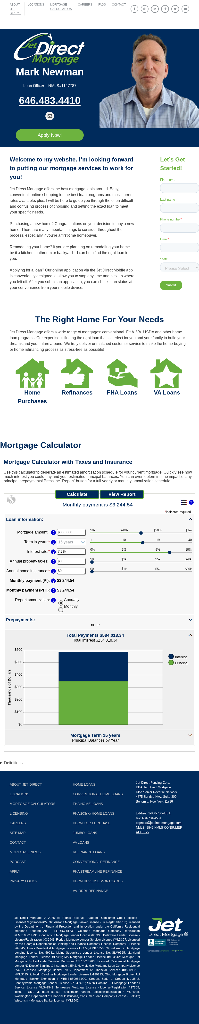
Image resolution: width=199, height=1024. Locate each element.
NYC (173, 951)
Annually (71, 600)
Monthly (71, 606)
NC (181, 951)
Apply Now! (50, 135)
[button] (99, 519)
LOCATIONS (36, 4)
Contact (119, 4)
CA (177, 951)
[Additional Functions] (184, 503)
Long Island (164, 951)
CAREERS (85, 4)
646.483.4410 (50, 100)
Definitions (13, 763)
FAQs (102, 4)
